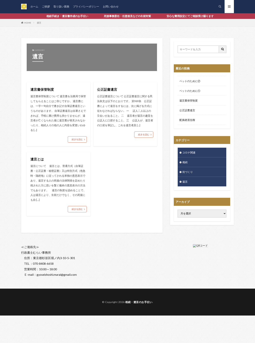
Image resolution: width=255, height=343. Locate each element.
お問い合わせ (111, 6)
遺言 (39, 22)
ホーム (34, 6)
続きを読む (77, 139)
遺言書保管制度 (42, 89)
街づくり (187, 171)
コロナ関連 (192, 152)
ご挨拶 (46, 6)
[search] (222, 49)
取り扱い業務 (61, 6)
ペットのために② (189, 81)
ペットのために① (189, 90)
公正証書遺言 (107, 89)
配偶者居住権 (187, 119)
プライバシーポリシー (86, 6)
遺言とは (37, 159)
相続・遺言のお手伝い (138, 302)
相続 (185, 162)
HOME (27, 22)
